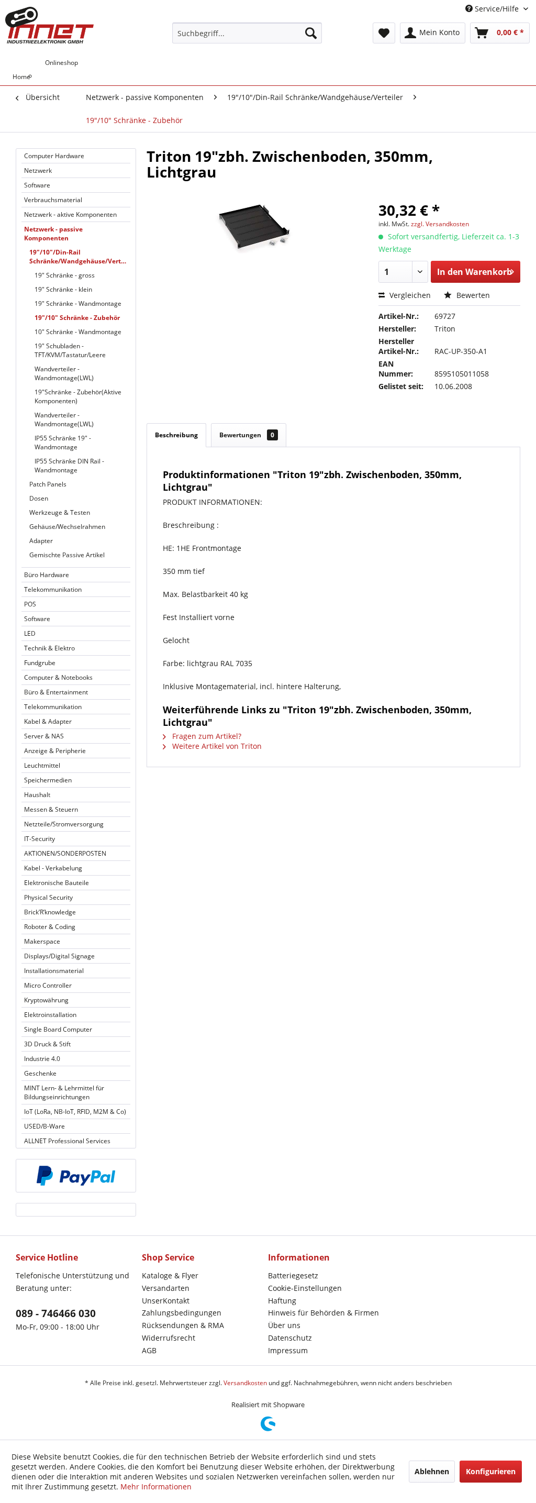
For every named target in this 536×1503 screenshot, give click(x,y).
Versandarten (165, 1288)
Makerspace (42, 941)
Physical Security (48, 897)
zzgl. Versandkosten (440, 223)
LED (30, 633)
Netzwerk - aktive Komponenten (70, 214)
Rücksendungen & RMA (183, 1325)
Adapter (41, 540)
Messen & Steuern (51, 809)
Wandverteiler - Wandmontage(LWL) (64, 373)
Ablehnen (432, 1471)
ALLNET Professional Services (67, 1140)
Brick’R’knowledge (50, 912)
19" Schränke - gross (65, 275)
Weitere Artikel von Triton (216, 746)
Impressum (288, 1350)
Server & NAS (44, 736)
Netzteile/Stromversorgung (64, 824)
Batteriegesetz (293, 1275)
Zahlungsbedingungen (181, 1313)
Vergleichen (409, 295)
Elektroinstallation (50, 1014)
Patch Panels (47, 484)
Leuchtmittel (42, 765)
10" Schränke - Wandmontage (78, 331)
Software (37, 185)
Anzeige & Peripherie (55, 750)
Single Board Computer (58, 1029)
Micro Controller (48, 985)
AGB (149, 1350)
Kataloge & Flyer (170, 1275)
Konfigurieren (491, 1471)
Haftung (282, 1301)
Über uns (284, 1325)
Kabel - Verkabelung (53, 868)
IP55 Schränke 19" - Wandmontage (63, 442)
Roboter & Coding (49, 926)
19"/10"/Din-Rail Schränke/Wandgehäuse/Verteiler (79, 257)
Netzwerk (38, 170)
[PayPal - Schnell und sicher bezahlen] (76, 1176)
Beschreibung (176, 434)
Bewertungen (246, 434)
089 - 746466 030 (56, 1313)
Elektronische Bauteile (56, 882)
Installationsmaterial (54, 970)
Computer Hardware (54, 155)
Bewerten (472, 295)
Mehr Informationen (156, 1486)
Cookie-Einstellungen (305, 1288)
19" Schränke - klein (63, 289)
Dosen (38, 498)
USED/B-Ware (44, 1126)
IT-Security (39, 838)
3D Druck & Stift (47, 1044)
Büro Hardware (46, 574)
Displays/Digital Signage (59, 956)
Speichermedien (48, 780)
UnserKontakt (165, 1301)
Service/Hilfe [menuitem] (497, 9)
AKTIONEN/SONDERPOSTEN (65, 853)
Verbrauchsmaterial (53, 199)
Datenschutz (290, 1338)
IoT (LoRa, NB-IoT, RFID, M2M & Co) (75, 1111)
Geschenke (40, 1073)
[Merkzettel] (384, 33)
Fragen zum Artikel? (205, 736)
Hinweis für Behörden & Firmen (323, 1313)
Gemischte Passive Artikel (67, 554)
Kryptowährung (46, 1000)
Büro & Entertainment (56, 692)
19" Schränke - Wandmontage (78, 303)
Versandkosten (245, 1382)
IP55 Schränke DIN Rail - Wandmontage (69, 465)
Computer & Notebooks (58, 677)
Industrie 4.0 (42, 1058)
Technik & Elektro (49, 648)
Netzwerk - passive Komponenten (53, 233)
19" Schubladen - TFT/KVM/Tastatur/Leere (70, 350)
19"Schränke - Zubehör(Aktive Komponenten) (78, 396)
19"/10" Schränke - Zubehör (77, 317)
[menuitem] (247, 33)
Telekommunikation (53, 589)
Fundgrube (39, 662)
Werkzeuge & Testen (59, 512)
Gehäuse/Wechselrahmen (67, 526)
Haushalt (37, 794)
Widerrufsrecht (168, 1338)
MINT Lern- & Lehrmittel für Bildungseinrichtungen (64, 1092)
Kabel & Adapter (48, 721)
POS (30, 604)
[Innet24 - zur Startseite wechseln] (49, 25)
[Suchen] (311, 33)
